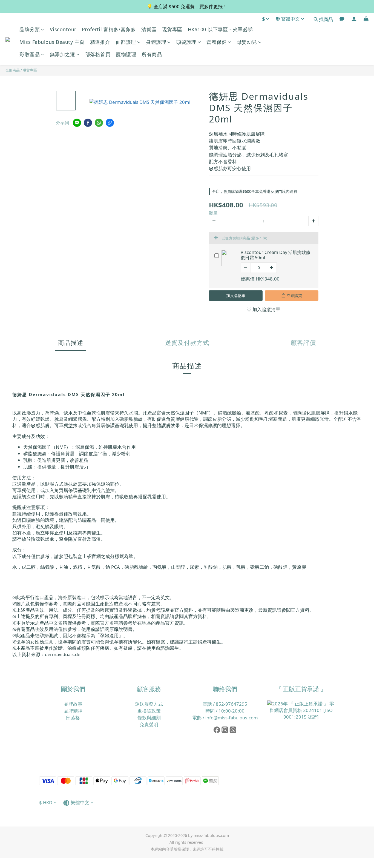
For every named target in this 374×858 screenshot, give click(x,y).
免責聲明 (149, 724)
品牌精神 (73, 711)
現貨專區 (172, 29)
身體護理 (156, 42)
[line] (77, 123)
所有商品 (152, 54)
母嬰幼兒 (247, 42)
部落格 (73, 717)
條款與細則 (149, 717)
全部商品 (12, 70)
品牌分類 (29, 29)
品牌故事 (73, 704)
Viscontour (63, 29)
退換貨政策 (149, 711)
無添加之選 (62, 54)
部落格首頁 (98, 54)
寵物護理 (126, 54)
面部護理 (126, 42)
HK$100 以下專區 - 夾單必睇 (220, 29)
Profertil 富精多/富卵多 (109, 29)
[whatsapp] (99, 123)
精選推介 (100, 42)
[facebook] (88, 123)
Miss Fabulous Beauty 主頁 (52, 42)
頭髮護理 (186, 42)
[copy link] (110, 123)
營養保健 (216, 42)
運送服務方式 (149, 704)
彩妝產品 (29, 54)
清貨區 (149, 29)
